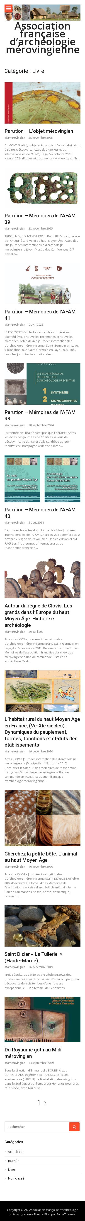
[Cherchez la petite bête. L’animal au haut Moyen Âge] (42, 818)
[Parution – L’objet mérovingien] (42, 103)
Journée (13, 1161)
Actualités (15, 1152)
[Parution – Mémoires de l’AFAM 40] (42, 478)
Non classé (16, 1178)
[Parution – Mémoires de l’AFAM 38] (42, 384)
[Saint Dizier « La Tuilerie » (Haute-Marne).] (42, 926)
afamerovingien (15, 138)
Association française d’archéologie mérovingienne (43, 37)
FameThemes (66, 1214)
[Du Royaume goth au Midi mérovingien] (42, 1019)
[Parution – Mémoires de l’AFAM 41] (42, 283)
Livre (11, 1170)
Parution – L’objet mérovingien (39, 131)
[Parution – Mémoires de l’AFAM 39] (42, 188)
